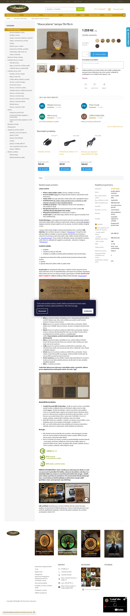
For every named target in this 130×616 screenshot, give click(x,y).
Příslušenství (12, 127)
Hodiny (10, 110)
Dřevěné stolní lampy (14, 30)
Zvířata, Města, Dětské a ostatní (19, 79)
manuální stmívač (46, 238)
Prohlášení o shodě (41, 590)
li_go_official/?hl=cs (67, 583)
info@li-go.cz (65, 569)
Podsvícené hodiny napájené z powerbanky (19, 116)
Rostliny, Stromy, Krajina (17, 74)
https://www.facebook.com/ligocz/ (69, 579)
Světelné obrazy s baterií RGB (19, 68)
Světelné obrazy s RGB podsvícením (21, 90)
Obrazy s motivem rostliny (18, 88)
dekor (56, 195)
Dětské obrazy (14, 104)
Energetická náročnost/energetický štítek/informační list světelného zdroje (42, 577)
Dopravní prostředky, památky (19, 49)
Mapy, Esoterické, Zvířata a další (20, 66)
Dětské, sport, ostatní (16, 46)
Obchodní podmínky (41, 583)
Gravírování (82, 276)
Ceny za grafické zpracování (18, 146)
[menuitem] (13, 15)
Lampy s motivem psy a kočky (19, 41)
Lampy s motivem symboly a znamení (21, 38)
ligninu (50, 410)
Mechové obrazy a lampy (15, 57)
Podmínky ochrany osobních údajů (43, 587)
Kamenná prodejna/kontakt (53, 2)
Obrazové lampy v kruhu (17, 32)
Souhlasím (88, 311)
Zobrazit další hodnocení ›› (115, 127)
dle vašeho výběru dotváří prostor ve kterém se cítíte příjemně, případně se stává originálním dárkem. (65, 202)
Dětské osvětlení (13, 152)
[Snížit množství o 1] (89, 55)
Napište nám (77, 2)
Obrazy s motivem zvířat (17, 107)
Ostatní (12, 141)
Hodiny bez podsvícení (17, 113)
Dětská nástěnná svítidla (17, 157)
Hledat (80, 9)
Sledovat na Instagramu (92, 589)
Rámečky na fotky (13, 124)
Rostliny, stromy (15, 35)
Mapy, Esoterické (15, 77)
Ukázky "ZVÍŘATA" (15, 149)
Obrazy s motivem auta (17, 93)
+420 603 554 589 (66, 572)
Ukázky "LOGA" (14, 135)
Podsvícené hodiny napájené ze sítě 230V (21, 121)
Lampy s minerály (15, 54)
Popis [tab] (40, 178)
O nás (68, 2)
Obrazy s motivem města (17, 102)
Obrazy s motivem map (17, 96)
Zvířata (12, 43)
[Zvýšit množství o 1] (89, 53)
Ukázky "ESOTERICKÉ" (16, 138)
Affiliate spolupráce (41, 593)
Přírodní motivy (14, 63)
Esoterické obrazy (15, 85)
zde (76, 306)
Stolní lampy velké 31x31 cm (18, 52)
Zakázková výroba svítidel (16, 130)
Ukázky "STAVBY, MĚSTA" (17, 144)
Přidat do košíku (100, 54)
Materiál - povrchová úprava (18, 133)
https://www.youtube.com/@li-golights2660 (68, 587)
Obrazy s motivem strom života (19, 99)
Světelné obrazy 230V (14, 71)
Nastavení (42, 311)
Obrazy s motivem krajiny (17, 82)
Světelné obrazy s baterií (15, 60)
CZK (112, 1)
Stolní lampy (115, 189)
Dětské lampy (14, 155)
